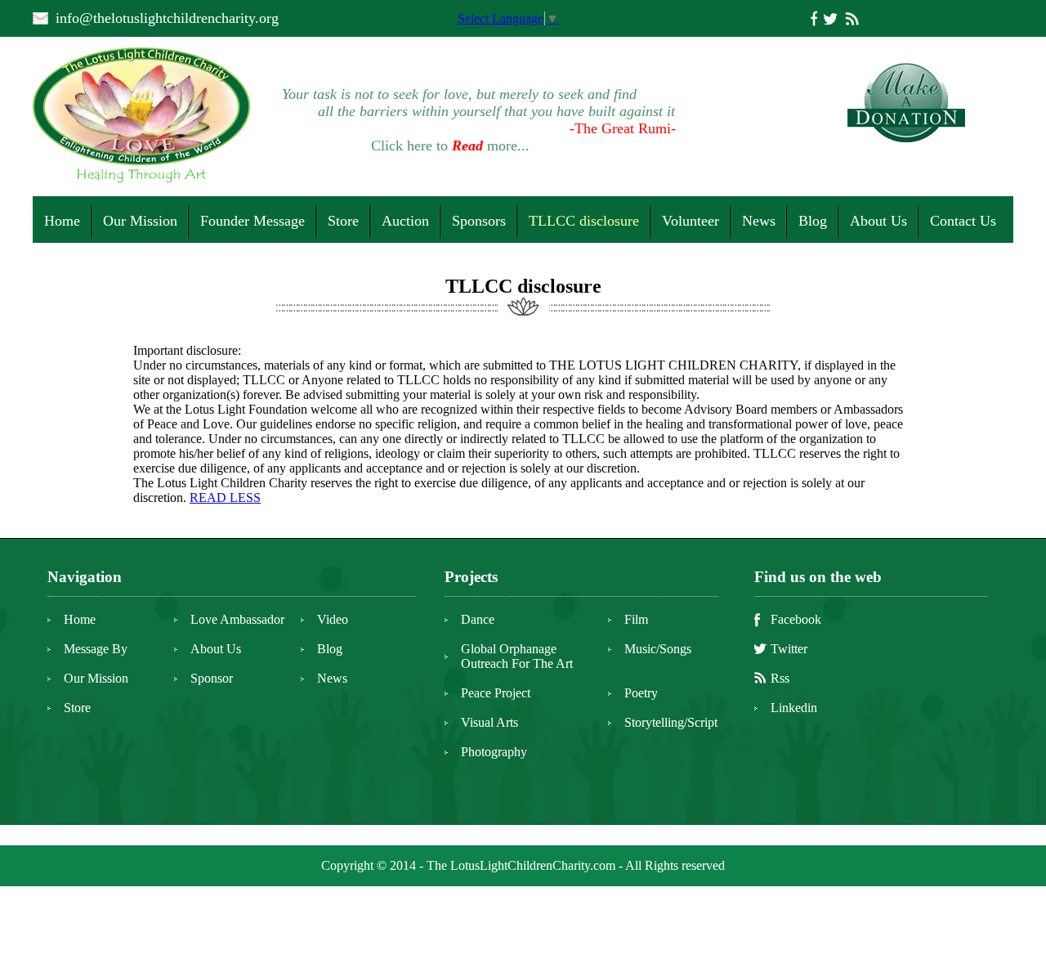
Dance (477, 619)
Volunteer (690, 221)
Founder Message (252, 221)
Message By (95, 649)
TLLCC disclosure (584, 221)
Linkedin (794, 708)
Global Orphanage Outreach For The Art (517, 656)
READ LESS (225, 497)
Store (343, 221)
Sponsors (479, 221)
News (759, 221)
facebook (813, 18)
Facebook (796, 619)
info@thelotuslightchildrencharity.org (167, 18)
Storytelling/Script (670, 722)
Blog (812, 221)
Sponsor (211, 678)
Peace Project (495, 693)
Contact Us (963, 221)
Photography (494, 752)
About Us (878, 221)
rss (852, 18)
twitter (830, 18)
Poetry (641, 693)
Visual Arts (489, 722)
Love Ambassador (237, 619)
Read (467, 145)
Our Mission (140, 221)
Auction (405, 221)
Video (332, 619)
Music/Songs (657, 649)
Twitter (789, 649)
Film (636, 619)
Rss (780, 678)
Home (62, 221)
